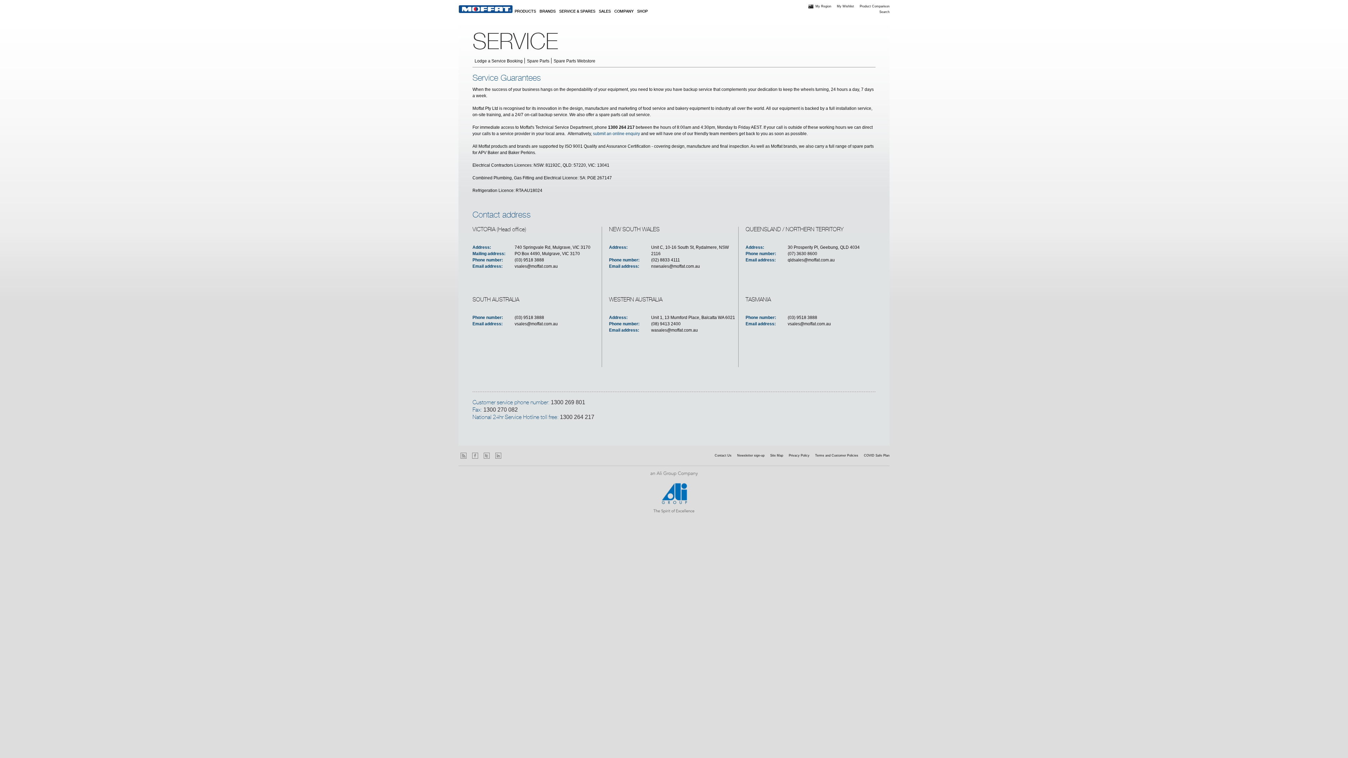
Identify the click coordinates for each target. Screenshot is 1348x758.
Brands (548, 11)
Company (624, 11)
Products (525, 11)
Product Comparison (875, 6)
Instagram (510, 456)
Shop (642, 11)
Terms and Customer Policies (836, 455)
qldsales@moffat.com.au (811, 260)
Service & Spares (577, 11)
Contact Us (723, 455)
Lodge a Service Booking (499, 61)
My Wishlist (845, 6)
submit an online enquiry (616, 133)
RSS (464, 456)
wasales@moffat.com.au (674, 330)
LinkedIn (498, 456)
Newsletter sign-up (751, 455)
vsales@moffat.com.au (536, 266)
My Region (823, 6)
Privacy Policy (799, 455)
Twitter (487, 456)
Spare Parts (538, 61)
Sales (605, 11)
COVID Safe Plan (877, 455)
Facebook (475, 456)
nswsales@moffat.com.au (675, 266)
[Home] (485, 9)
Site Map (776, 455)
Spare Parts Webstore (574, 61)
